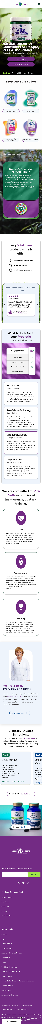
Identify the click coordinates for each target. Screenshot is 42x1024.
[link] (21, 41)
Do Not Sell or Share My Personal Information (18, 981)
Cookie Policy (6, 990)
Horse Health (6, 916)
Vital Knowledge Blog (9, 967)
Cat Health (5, 906)
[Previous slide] (4, 305)
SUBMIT (34, 874)
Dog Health (5, 902)
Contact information (7, 1009)
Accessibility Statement (10, 995)
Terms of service (27, 1005)
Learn (4, 939)
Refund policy (6, 1005)
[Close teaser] (21, 1018)
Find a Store (6, 957)
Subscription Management (11, 971)
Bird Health (5, 911)
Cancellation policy (21, 1009)
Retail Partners (7, 944)
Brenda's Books (7, 976)
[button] (3, 4)
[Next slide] (38, 305)
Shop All (5, 934)
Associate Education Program (12, 953)
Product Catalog (7, 948)
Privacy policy (16, 1005)
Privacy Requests (7, 985)
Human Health (7, 897)
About (4, 962)
